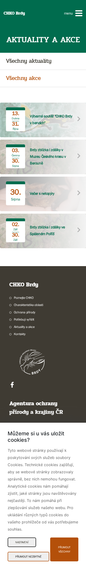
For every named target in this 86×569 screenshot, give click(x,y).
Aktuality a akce (24, 327)
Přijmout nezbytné (28, 556)
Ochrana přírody (24, 312)
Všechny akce (23, 78)
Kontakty (20, 334)
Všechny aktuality (28, 61)
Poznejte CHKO (24, 298)
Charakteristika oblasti (28, 305)
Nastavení (21, 542)
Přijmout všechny (64, 549)
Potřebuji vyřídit (24, 319)
